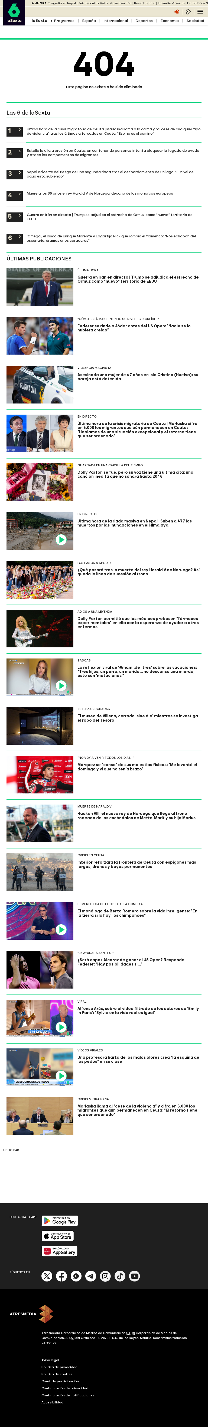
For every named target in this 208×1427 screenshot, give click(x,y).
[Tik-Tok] (120, 1280)
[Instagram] (105, 1280)
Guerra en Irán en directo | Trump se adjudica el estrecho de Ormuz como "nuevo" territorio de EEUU (110, 216)
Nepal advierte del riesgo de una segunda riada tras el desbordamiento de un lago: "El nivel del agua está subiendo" (110, 174)
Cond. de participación (60, 1381)
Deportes (144, 20)
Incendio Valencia (171, 3)
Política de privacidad (59, 1367)
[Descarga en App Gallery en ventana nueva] (59, 1255)
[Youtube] (134, 1280)
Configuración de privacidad (64, 1388)
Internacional (115, 20)
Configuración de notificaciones (68, 1395)
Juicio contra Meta (93, 3)
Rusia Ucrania (144, 3)
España (89, 20)
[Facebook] (61, 1280)
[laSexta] (14, 22)
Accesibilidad (52, 1402)
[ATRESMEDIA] (104, 1314)
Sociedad (195, 20)
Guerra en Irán (121, 3)
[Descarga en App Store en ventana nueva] (57, 1240)
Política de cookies (57, 1374)
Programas (64, 20)
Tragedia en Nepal (62, 3)
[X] (47, 1280)
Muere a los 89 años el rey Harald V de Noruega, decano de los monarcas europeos (100, 193)
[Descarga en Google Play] (59, 1225)
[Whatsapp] (76, 1280)
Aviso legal (50, 1360)
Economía (169, 20)
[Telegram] (90, 1280)
